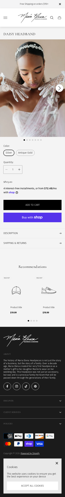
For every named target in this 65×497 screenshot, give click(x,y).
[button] (24, 140)
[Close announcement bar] (60, 4)
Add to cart (32, 204)
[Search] (52, 18)
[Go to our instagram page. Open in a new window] (16, 386)
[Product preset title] (16, 290)
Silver (9, 152)
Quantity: (8, 162)
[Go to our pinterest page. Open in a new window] (35, 386)
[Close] (57, 463)
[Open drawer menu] (5, 18)
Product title (16, 307)
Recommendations (32, 267)
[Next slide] (59, 88)
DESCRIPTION (10, 233)
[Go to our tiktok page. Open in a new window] (26, 386)
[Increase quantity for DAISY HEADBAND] (19, 169)
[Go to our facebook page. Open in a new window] (7, 386)
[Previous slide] (5, 88)
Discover (8, 401)
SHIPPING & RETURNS (15, 243)
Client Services (12, 412)
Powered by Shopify (30, 453)
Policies (7, 423)
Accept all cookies (32, 485)
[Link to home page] (20, 340)
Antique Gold (25, 152)
